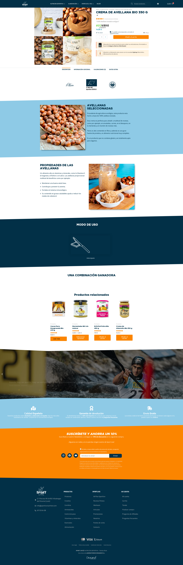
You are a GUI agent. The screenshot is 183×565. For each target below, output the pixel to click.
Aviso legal (74, 545)
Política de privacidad (84, 545)
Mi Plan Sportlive (99, 497)
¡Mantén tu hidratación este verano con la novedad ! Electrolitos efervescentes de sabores (123, 53)
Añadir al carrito (131, 37)
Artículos (96, 510)
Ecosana (111, 9)
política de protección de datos (104, 449)
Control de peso (70, 514)
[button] (2, 374)
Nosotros (96, 518)
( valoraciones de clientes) (111, 19)
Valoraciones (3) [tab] (100, 69)
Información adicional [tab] (82, 69)
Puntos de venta (99, 523)
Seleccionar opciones (80, 337)
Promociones (98, 514)
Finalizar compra (128, 510)
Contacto (96, 527)
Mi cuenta (125, 497)
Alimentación (104, 9)
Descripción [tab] (66, 69)
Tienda (124, 505)
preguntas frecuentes (111, 417)
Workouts (96, 505)
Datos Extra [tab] (113, 69)
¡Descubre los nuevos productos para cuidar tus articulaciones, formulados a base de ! (125, 45)
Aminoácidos (69, 510)
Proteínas (68, 497)
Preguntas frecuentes (130, 518)
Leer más (56, 339)
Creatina (68, 501)
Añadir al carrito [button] (102, 337)
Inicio (97, 9)
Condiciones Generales (96, 545)
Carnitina (68, 505)
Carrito (124, 501)
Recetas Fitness (98, 501)
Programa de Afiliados (130, 514)
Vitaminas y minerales (73, 518)
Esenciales (68, 523)
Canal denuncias (107, 545)
